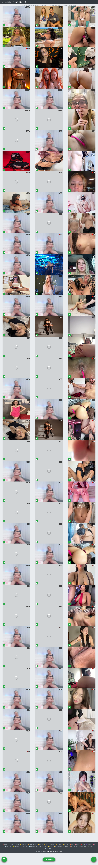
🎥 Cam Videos (82, 846)
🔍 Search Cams (49, 848)
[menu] (4, 859)
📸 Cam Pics (90, 846)
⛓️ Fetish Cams (42, 846)
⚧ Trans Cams (23, 846)
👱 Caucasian (23, 844)
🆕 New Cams (8, 846)
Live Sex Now (49, 859)
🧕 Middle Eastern (32, 844)
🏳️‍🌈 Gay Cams (16, 846)
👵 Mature (40, 844)
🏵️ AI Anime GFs (58, 846)
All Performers (56, 851)
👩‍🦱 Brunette (58, 844)
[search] (93, 859)
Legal (61, 851)
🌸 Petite (77, 844)
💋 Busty (83, 844)
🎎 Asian (5, 844)
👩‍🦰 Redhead (66, 844)
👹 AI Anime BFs (74, 846)
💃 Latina (16, 844)
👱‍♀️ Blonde (51, 844)
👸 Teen (46, 844)
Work (48, 851)
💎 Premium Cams (33, 846)
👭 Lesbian (88, 844)
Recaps (51, 851)
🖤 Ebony (10, 844)
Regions (44, 851)
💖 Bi (94, 844)
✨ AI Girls (50, 846)
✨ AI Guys (65, 846)
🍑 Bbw (72, 844)
